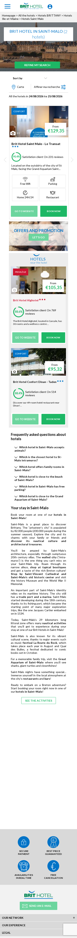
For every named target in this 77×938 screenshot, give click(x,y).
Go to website (24, 211)
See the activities (38, 700)
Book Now (54, 211)
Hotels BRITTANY (49, 15)
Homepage (8, 15)
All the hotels (26, 15)
